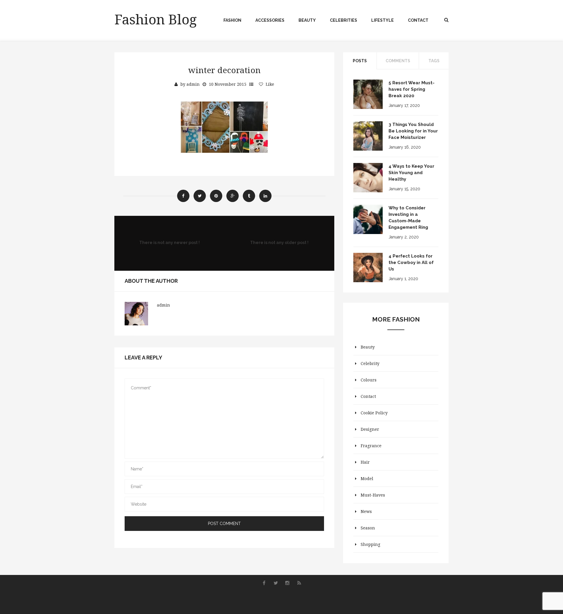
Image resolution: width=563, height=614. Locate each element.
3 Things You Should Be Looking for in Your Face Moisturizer (413, 131)
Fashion (232, 20)
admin (193, 84)
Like (270, 84)
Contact (418, 20)
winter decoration (224, 69)
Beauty (307, 20)
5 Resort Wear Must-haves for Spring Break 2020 (412, 89)
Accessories (269, 20)
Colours (369, 380)
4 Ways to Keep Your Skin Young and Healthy (411, 173)
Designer (370, 429)
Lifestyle (382, 20)
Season (368, 528)
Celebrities (343, 20)
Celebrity (370, 363)
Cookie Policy (374, 412)
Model (367, 478)
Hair (365, 462)
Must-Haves (373, 495)
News (366, 511)
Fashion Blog (155, 19)
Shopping (370, 544)
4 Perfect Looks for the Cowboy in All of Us (411, 262)
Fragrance (371, 445)
